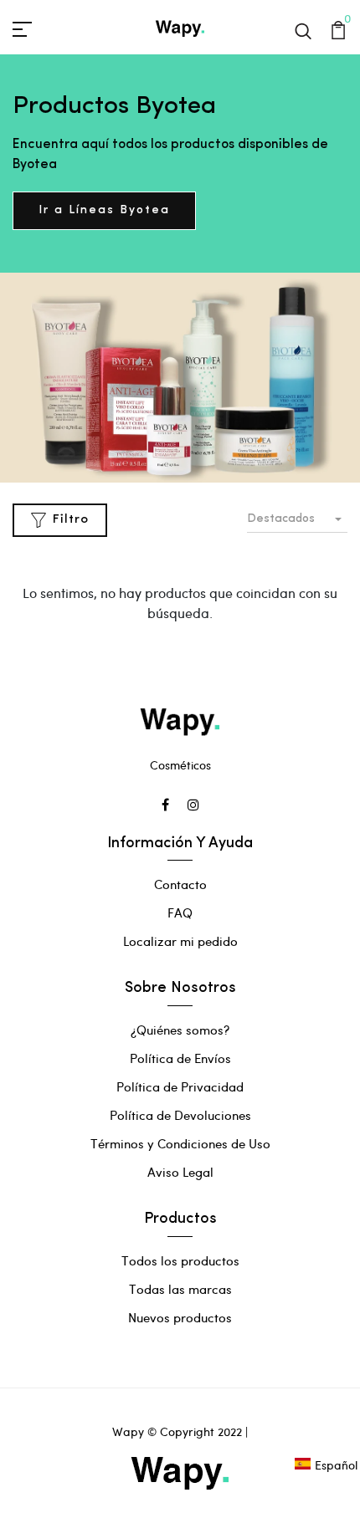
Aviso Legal (180, 1171)
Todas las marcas (180, 1288)
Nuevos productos (180, 1317)
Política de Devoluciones (180, 1115)
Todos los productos (180, 1260)
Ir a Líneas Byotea (104, 210)
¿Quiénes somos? (180, 1029)
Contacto (180, 884)
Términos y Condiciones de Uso (180, 1143)
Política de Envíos (180, 1058)
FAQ (180, 912)
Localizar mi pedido (180, 941)
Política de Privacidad (180, 1086)
